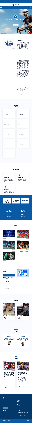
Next (31, 200)
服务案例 (18, 401)
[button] (31, 21)
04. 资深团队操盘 (6, 288)
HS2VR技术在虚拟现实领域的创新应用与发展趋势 (9, 246)
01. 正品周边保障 (6, 275)
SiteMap (28, 420)
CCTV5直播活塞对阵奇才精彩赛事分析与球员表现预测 (23, 246)
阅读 (6, 387)
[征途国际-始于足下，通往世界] (16, 4)
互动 (18, 405)
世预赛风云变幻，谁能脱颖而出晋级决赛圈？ (23, 235)
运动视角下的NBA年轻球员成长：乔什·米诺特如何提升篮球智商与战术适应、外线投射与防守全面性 (9, 374)
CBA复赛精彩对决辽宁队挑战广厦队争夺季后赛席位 (9, 258)
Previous (1, 200)
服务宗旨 (18, 404)
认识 (18, 400)
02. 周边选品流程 (6, 281)
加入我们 (15, 25)
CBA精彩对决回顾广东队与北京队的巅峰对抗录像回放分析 (22, 373)
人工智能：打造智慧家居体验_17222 (9, 235)
